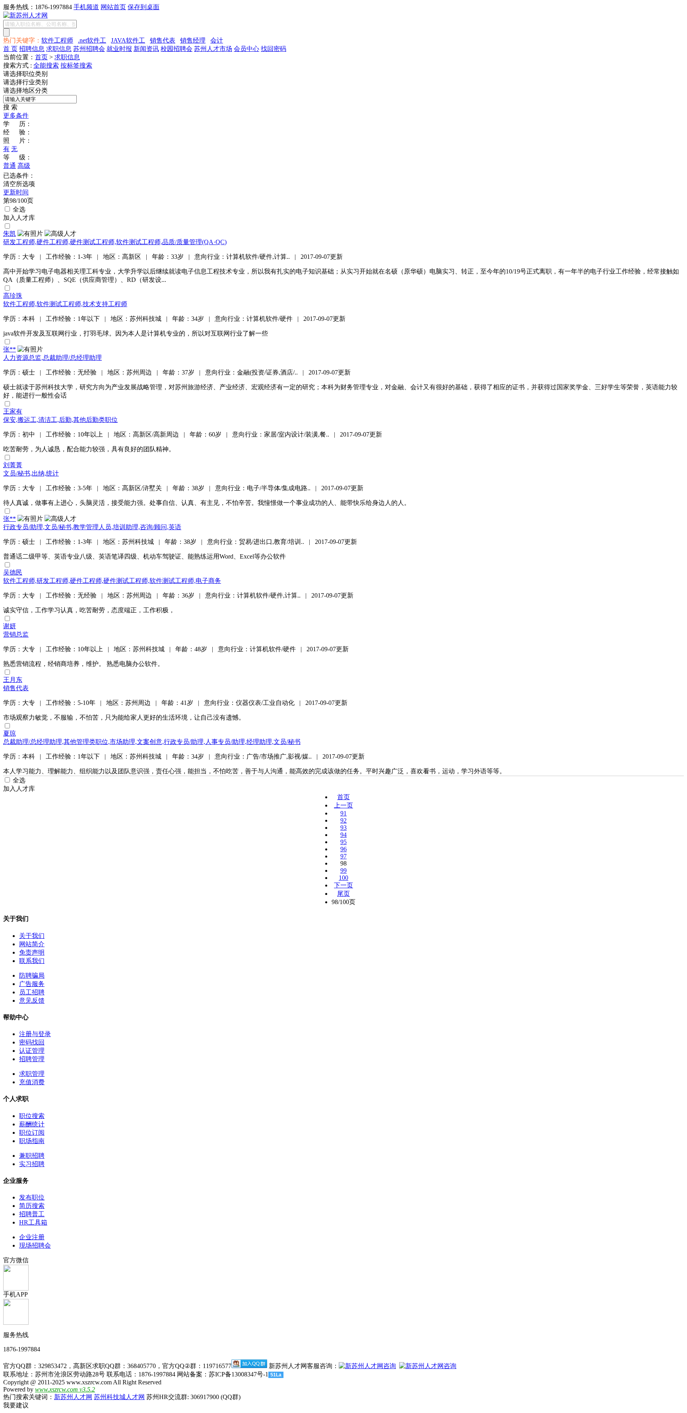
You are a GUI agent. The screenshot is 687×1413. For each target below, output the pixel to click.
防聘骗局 (32, 975)
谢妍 (9, 626)
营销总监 (16, 634)
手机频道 (86, 7)
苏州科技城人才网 (119, 1397)
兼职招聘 (32, 1155)
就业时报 (119, 48)
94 (343, 834)
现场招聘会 (35, 1245)
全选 (18, 209)
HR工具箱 (33, 1222)
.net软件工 (92, 40)
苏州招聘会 (89, 48)
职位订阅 (32, 1132)
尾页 (343, 893)
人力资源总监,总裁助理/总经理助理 (52, 357)
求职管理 (32, 1073)
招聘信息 (32, 48)
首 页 (10, 48)
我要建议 (16, 1405)
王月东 (12, 679)
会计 (216, 40)
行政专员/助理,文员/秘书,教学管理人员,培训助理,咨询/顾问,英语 (92, 527)
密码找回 (32, 1042)
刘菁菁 (12, 465)
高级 (23, 165)
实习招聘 (32, 1164)
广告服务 (32, 983)
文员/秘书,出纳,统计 (31, 473)
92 (343, 820)
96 (343, 849)
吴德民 (12, 572)
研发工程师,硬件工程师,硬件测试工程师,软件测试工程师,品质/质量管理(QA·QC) (115, 242)
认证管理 (32, 1050)
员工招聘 (32, 992)
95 (343, 841)
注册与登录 (35, 1034)
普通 (9, 165)
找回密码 (273, 48)
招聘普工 (32, 1214)
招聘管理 (32, 1059)
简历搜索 (32, 1205)
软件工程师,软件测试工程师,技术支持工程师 (65, 304)
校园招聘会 (176, 48)
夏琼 (9, 733)
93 (343, 827)
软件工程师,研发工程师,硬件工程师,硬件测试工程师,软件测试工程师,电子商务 (112, 580)
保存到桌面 (143, 7)
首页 (41, 57)
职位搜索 (32, 1115)
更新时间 (16, 192)
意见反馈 (32, 1000)
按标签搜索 (76, 65)
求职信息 (59, 48)
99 (343, 870)
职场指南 (32, 1140)
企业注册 (32, 1237)
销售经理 (193, 40)
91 (343, 813)
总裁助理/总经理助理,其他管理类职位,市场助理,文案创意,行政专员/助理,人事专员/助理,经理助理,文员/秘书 (152, 741)
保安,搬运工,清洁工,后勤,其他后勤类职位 (60, 419)
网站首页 (113, 7)
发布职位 (32, 1197)
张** (9, 349)
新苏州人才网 (73, 1397)
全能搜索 (46, 65)
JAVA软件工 (128, 40)
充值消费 (32, 1082)
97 (343, 856)
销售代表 (162, 40)
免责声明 (32, 952)
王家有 (12, 411)
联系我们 (32, 960)
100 (343, 877)
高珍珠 (12, 295)
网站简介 (32, 944)
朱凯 (9, 233)
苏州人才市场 (213, 48)
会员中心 (246, 48)
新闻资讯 (146, 48)
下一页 (343, 885)
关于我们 (32, 935)
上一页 (343, 805)
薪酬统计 (32, 1124)
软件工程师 (57, 40)
